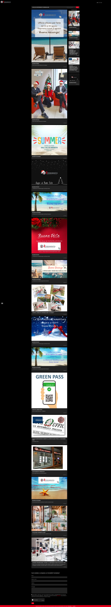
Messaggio (33, 586)
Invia (32, 603)
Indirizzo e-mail (33, 579)
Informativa (59, 595)
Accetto (74, 606)
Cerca (77, 7)
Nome (32, 575)
